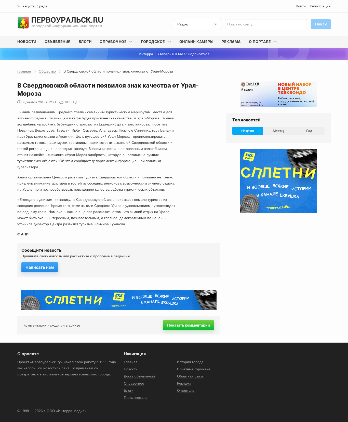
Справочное (134, 383)
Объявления (58, 41)
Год (309, 131)
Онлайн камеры (196, 41)
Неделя (247, 131)
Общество (47, 71)
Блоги (85, 41)
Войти (301, 6)
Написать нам (39, 267)
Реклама (231, 41)
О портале (186, 390)
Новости (26, 41)
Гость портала (136, 398)
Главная (24, 71)
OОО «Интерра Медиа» (67, 411)
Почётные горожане (193, 369)
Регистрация (320, 6)
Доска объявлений (139, 376)
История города (190, 362)
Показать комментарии (188, 325)
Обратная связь (190, 376)
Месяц (278, 131)
